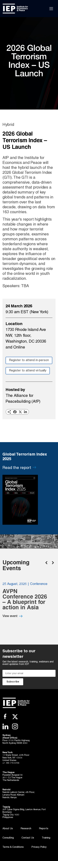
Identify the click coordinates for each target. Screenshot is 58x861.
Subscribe (12, 682)
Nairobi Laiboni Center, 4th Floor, (18, 792)
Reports (43, 829)
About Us (7, 829)
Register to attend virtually (27, 370)
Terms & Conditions (13, 847)
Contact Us (27, 838)
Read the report (16, 468)
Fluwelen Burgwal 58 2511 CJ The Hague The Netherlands (12, 777)
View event (9, 616)
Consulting (8, 838)
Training (46, 838)
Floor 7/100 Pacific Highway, (16, 741)
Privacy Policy (39, 847)
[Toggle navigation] (51, 9)
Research (26, 829)
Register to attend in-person (29, 360)
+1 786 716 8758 (10, 763)
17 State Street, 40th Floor (15, 755)
